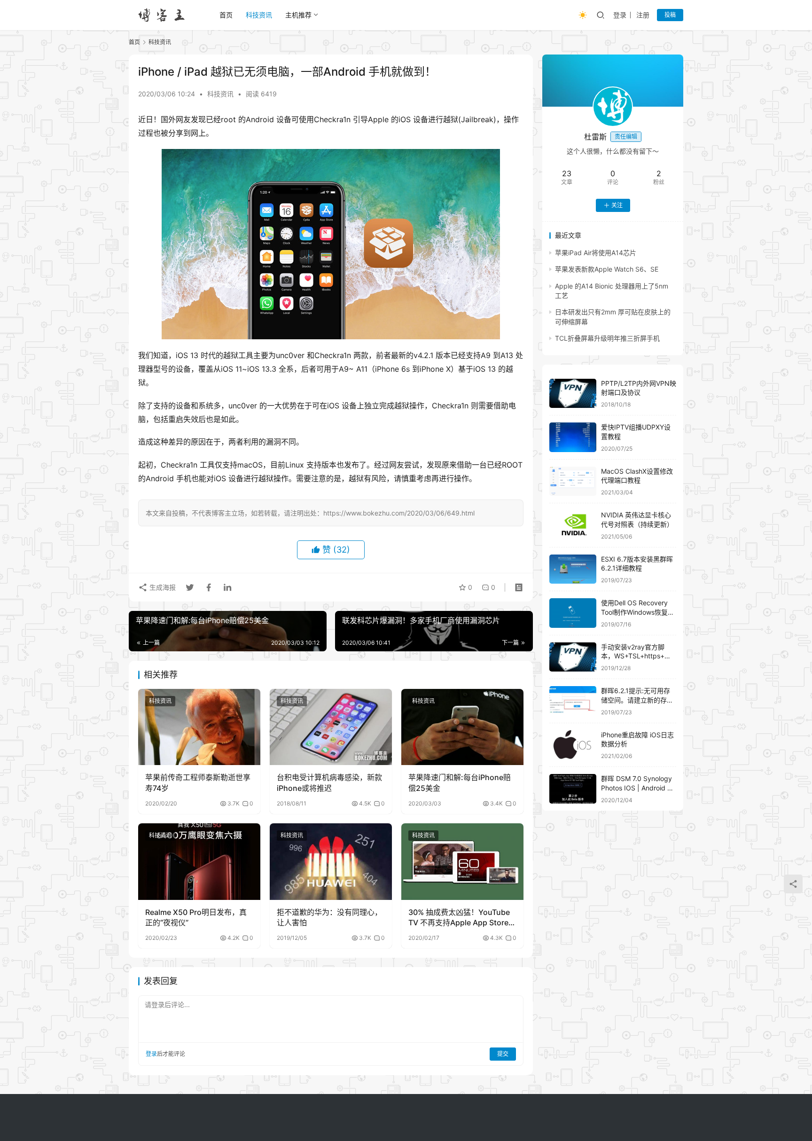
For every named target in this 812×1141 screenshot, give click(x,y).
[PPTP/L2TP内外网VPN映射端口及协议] (572, 393)
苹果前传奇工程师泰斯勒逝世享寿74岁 (197, 782)
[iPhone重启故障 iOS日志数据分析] (572, 745)
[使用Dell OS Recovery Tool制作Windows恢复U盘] (572, 613)
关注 (617, 205)
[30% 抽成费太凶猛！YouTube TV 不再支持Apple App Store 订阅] (462, 861)
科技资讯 (259, 15)
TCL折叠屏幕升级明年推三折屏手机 (607, 338)
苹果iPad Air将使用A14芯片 (595, 253)
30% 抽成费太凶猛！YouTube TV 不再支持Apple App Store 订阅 (459, 917)
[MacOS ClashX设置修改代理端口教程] (572, 481)
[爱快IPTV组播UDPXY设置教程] (572, 437)
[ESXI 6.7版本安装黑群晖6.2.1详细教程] (572, 569)
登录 (619, 15)
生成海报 (162, 587)
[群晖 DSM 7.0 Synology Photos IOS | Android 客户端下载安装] (572, 789)
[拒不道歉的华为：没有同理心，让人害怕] (331, 861)
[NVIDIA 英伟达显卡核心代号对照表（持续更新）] (572, 525)
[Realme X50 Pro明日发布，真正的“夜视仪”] (199, 861)
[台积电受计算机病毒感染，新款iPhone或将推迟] (331, 727)
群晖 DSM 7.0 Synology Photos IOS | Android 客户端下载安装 (637, 787)
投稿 (670, 14)
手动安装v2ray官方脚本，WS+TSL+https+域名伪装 (636, 656)
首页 (226, 15)
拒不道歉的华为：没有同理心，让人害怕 (329, 917)
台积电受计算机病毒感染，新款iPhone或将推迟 (329, 782)
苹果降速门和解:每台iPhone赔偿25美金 (459, 782)
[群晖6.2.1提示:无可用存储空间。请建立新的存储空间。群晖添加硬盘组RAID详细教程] (572, 701)
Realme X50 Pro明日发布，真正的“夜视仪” (196, 917)
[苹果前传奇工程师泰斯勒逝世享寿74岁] (199, 727)
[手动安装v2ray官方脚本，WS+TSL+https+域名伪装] (572, 657)
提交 (502, 1053)
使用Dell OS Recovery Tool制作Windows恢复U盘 (636, 612)
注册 (642, 15)
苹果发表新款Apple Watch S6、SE (606, 269)
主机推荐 (298, 15)
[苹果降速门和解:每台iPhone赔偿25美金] (462, 727)
